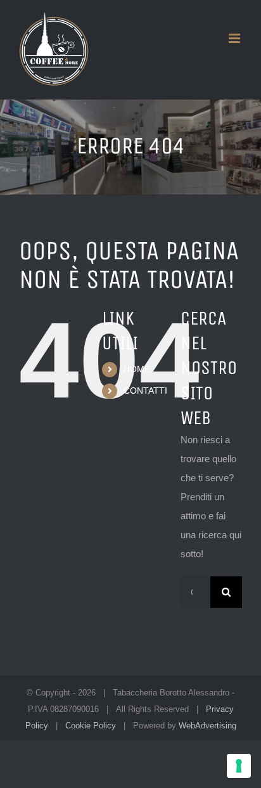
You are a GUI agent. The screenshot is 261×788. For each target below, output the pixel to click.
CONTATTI (145, 390)
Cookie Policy (90, 725)
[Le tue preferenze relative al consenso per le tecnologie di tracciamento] (239, 766)
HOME (137, 369)
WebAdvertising (207, 725)
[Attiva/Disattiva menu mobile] (235, 38)
